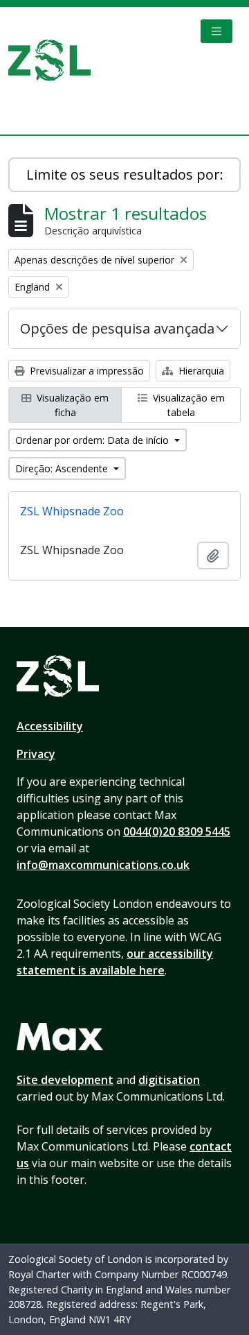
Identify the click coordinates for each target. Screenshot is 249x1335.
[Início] (55, 60)
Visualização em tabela (187, 405)
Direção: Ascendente (63, 468)
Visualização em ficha (71, 405)
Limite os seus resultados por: (124, 174)
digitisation (169, 1079)
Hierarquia (200, 370)
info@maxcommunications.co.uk (103, 864)
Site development (65, 1079)
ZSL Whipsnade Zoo (72, 511)
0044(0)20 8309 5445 (176, 831)
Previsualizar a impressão (85, 370)
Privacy (36, 753)
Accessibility (50, 726)
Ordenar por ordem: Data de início (93, 440)
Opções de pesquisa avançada (117, 328)
